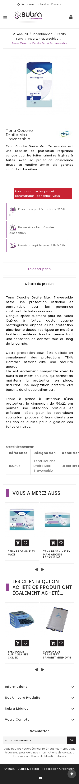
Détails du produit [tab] (39, 284)
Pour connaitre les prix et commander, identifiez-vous (37, 193)
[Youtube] (41, 779)
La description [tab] (39, 269)
